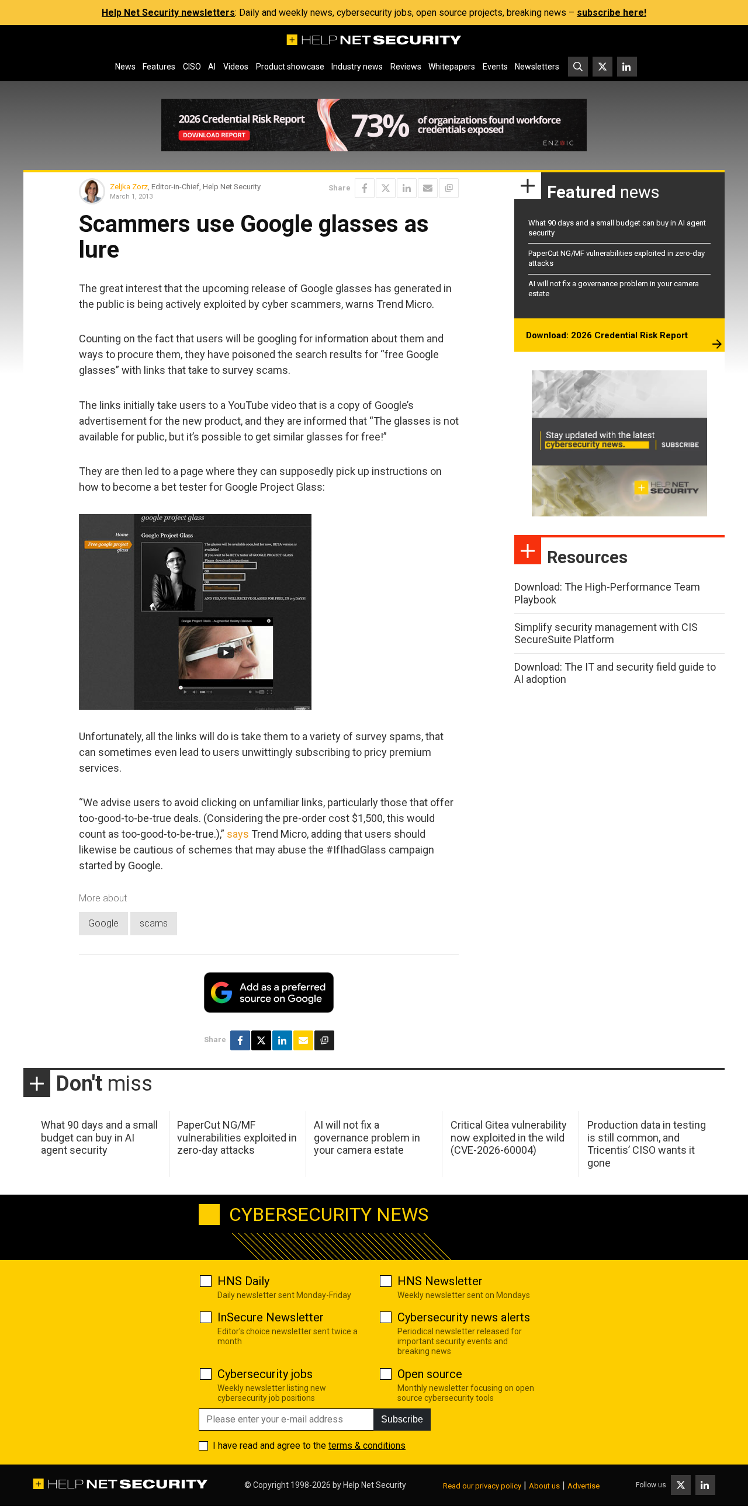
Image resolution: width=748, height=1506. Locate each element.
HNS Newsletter (440, 1281)
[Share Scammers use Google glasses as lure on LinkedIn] (407, 188)
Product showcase (290, 66)
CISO (192, 66)
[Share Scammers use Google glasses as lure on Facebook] (365, 188)
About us (544, 1485)
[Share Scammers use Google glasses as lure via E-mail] (428, 188)
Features (159, 66)
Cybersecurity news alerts (463, 1317)
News (125, 66)
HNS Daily (243, 1281)
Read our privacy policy (482, 1485)
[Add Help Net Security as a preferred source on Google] (449, 188)
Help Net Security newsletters (168, 12)
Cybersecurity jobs (265, 1374)
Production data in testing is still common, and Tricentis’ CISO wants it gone (646, 1144)
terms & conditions (367, 1445)
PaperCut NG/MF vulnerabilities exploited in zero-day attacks (237, 1137)
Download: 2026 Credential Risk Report (607, 335)
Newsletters (537, 66)
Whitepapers (451, 66)
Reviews (405, 66)
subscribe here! (611, 12)
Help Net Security (374, 1485)
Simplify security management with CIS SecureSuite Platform (606, 633)
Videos (235, 66)
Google (103, 923)
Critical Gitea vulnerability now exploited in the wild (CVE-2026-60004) (509, 1137)
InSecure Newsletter (270, 1317)
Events (495, 66)
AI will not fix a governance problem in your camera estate (367, 1137)
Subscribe (402, 1419)
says (238, 834)
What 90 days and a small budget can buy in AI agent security (99, 1137)
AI (212, 66)
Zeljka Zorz (129, 186)
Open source (429, 1374)
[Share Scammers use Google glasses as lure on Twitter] (386, 188)
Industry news (357, 66)
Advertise (583, 1485)
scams (154, 923)
